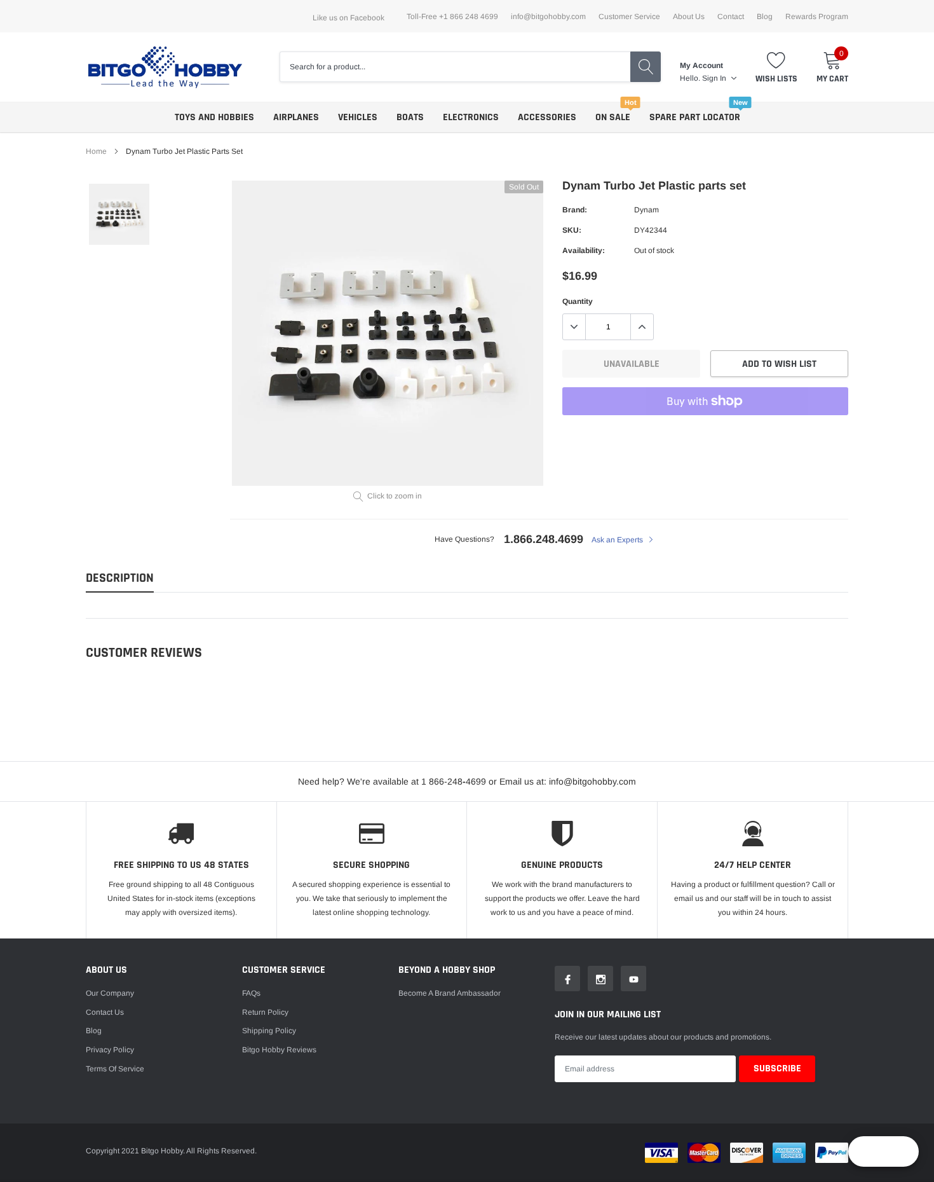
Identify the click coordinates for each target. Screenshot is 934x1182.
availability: (583, 250)
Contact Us (105, 1012)
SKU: (571, 230)
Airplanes (296, 117)
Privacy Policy (110, 1049)
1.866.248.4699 (543, 539)
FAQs (251, 993)
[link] (119, 214)
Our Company (110, 993)
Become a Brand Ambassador (449, 993)
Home (96, 151)
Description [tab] (120, 578)
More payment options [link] (705, 432)
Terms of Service (115, 1068)
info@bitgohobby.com (548, 16)
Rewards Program (816, 16)
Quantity (577, 301)
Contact (730, 16)
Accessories (547, 117)
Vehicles (357, 117)
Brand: (574, 209)
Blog (765, 16)
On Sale (612, 117)
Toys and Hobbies (214, 117)
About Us (689, 16)
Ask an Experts (618, 539)
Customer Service (629, 16)
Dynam (646, 209)
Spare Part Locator (694, 117)
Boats (410, 117)
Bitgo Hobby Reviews (279, 1049)
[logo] (165, 67)
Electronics (471, 117)
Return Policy (265, 1012)
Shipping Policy (269, 1030)
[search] (645, 67)
